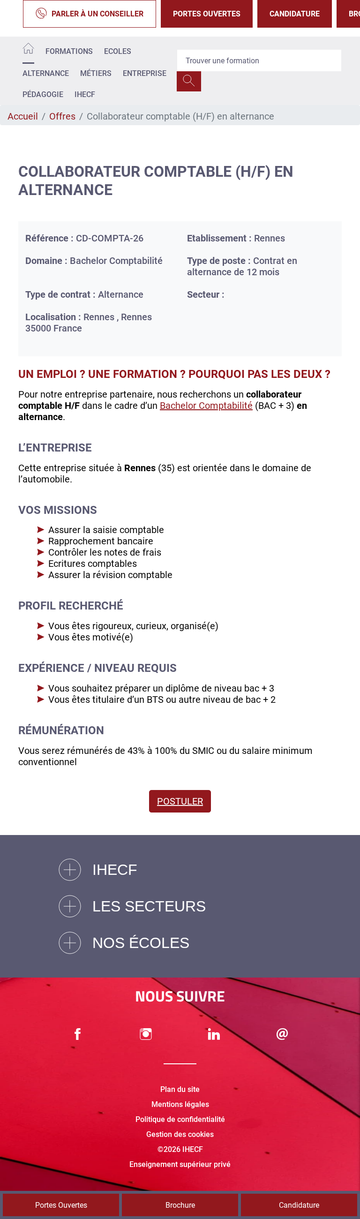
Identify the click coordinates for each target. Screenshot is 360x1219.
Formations (69, 51)
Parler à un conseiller (97, 13)
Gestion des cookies (180, 1134)
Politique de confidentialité (180, 1119)
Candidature (295, 13)
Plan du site (180, 1089)
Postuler (180, 801)
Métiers (96, 73)
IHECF (85, 94)
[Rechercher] (189, 81)
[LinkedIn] (214, 1034)
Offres (62, 116)
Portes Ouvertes (206, 13)
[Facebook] (78, 1034)
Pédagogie (42, 94)
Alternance (45, 73)
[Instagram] (146, 1034)
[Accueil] (28, 50)
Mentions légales (180, 1104)
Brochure (180, 1205)
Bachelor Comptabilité (206, 405)
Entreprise (144, 73)
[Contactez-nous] (282, 1034)
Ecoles (117, 51)
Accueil (23, 116)
